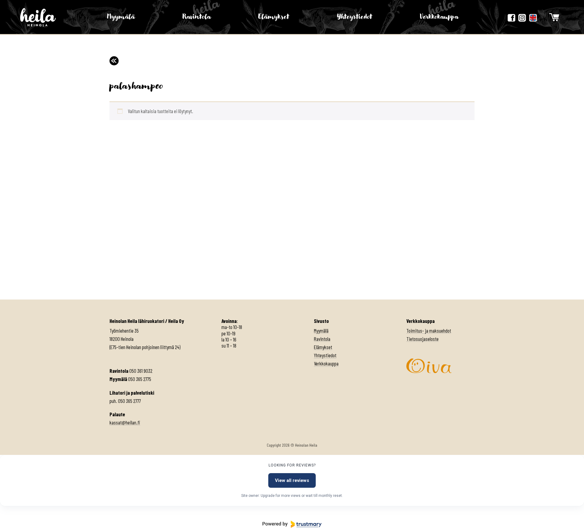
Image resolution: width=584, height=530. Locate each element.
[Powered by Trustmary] (292, 524)
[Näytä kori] (554, 17)
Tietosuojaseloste (422, 339)
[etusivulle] (38, 17)
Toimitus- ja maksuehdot (428, 330)
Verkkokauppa (439, 16)
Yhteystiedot (354, 16)
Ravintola (196, 16)
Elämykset (273, 16)
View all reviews (292, 480)
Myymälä (121, 16)
